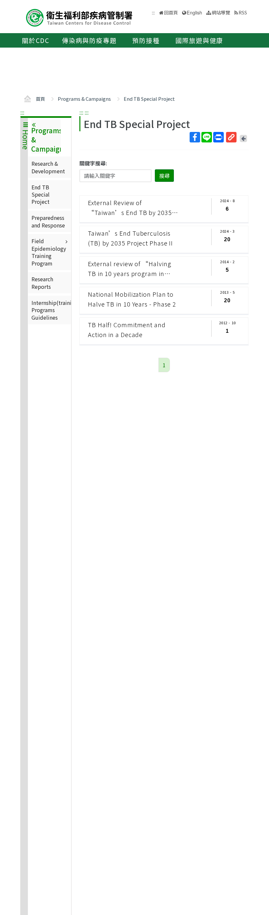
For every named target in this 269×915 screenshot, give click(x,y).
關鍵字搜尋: (93, 163)
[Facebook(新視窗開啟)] (195, 137)
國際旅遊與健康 (199, 40)
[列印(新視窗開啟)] (218, 137)
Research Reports (42, 282)
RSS (242, 12)
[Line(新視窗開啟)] (207, 137)
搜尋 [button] (164, 176)
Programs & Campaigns (84, 98)
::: (22, 112)
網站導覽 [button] (221, 12)
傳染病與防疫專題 (89, 40)
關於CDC (36, 40)
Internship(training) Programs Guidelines (51, 310)
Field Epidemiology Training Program (48, 252)
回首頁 (171, 12)
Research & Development (48, 167)
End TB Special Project (149, 98)
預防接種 (145, 40)
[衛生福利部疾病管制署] (79, 17)
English (194, 12)
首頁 (40, 98)
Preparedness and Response (48, 221)
